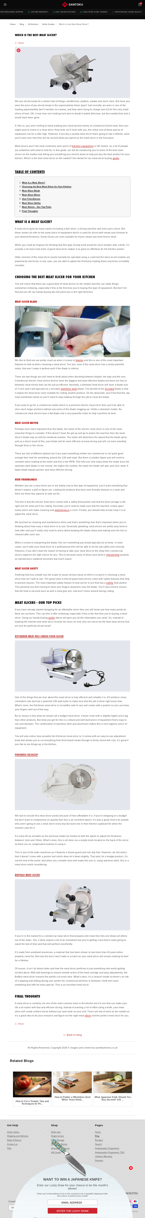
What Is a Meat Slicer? (33, 182)
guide (116, 158)
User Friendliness (31, 199)
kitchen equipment (82, 146)
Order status (13, 1132)
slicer (88, 1015)
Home (98, 1132)
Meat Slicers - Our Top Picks (37, 207)
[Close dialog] (131, 1167)
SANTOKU (76, 4)
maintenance (62, 510)
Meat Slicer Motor (31, 195)
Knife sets (56, 1132)
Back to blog (74, 1035)
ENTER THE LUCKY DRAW (73, 1209)
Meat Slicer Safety (31, 203)
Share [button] (21, 43)
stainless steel (69, 389)
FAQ (9, 1148)
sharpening (112, 555)
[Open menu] (5, 4)
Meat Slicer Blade (31, 190)
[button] (140, 4)
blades (79, 360)
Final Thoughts (30, 211)
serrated (109, 389)
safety (109, 583)
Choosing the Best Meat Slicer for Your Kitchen (47, 186)
